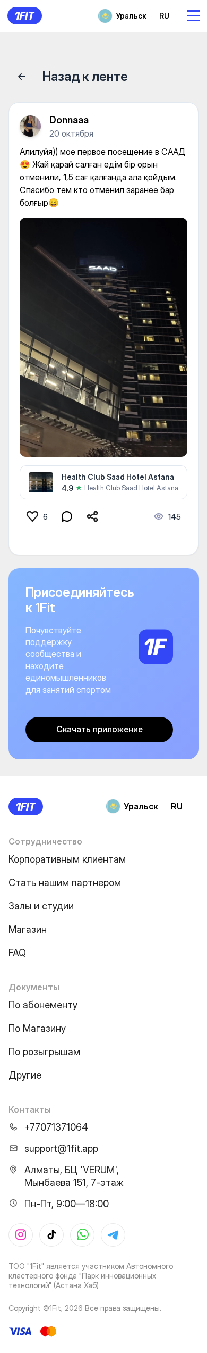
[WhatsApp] (82, 1235)
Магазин (27, 929)
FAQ (17, 952)
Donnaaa (69, 120)
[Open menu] (193, 16)
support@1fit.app (61, 1148)
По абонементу (42, 1004)
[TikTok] (51, 1235)
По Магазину (37, 1028)
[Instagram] (20, 1235)
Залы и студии (41, 906)
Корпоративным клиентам (67, 859)
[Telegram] (113, 1235)
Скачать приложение (99, 729)
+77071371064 (56, 1127)
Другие (24, 1075)
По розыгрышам (44, 1051)
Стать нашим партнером (64, 882)
